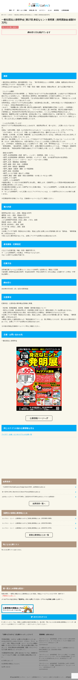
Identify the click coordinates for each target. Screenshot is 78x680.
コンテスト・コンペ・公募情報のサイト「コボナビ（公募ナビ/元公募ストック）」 (42, 677)
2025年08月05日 (57, 666)
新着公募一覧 (33, 10)
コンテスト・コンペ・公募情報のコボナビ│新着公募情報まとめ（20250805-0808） (27, 518)
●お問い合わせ (6, 667)
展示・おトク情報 (22, 10)
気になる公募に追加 (9, 27)
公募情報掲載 (65, 10)
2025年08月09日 (56, 649)
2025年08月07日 (57, 657)
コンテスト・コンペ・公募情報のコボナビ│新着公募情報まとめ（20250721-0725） (27, 528)
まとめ (50, 10)
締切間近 (56, 10)
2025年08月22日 (57, 641)
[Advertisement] (39, 51)
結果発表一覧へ (39, 503)
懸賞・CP (11, 10)
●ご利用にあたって (7, 660)
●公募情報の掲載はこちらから (11, 663)
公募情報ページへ (38, 418)
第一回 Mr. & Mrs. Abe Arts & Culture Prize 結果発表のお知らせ (21, 492)
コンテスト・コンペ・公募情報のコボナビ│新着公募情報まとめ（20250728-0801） (27, 523)
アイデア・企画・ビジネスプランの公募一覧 (17, 434)
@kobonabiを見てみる (40, 617)
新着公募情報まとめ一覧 (39, 535)
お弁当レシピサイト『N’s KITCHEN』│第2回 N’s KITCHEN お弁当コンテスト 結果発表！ (28, 496)
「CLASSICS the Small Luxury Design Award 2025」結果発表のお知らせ (23, 487)
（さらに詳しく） (20, 649)
